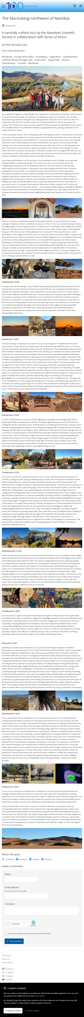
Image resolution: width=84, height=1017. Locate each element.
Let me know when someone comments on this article (29, 933)
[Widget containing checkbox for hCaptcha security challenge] (21, 924)
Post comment (16, 941)
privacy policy (39, 996)
